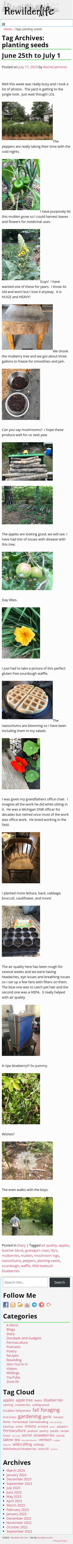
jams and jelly (56, 1422)
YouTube (13, 1377)
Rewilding (14, 1360)
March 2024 (15, 1470)
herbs (7, 1422)
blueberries (53, 1400)
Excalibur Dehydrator (17, 1410)
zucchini (54, 1449)
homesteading (38, 1422)
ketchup (8, 1426)
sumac (60, 1435)
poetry (44, 1431)
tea (17, 1439)
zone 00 (43, 1449)
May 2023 (13, 1496)
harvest (58, 1417)
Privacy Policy (60, 1540)
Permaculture (17, 1342)
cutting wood (40, 1405)
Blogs (10, 1329)
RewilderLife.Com (19, 1537)
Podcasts (13, 1346)
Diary (21, 1245)
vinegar (56, 1440)
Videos (11, 1368)
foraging (50, 1410)
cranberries (22, 1405)
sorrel (27, 1435)
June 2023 (14, 1492)
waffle (25, 1265)
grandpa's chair (37, 1250)
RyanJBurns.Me (45, 1537)
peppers (29, 1260)
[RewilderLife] (31, 15)
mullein (26, 1255)
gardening (29, 1416)
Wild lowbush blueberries (19, 1449)
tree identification (29, 1440)
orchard (43, 1426)
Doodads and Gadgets (23, 1338)
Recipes (12, 1355)
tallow (8, 1439)
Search (59, 1282)
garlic (47, 1417)
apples (64, 1245)
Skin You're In (17, 1364)
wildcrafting (22, 1444)
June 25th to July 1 (31, 55)
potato (54, 1431)
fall (36, 1410)
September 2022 (19, 1531)
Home (8, 29)
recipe (64, 1431)
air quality (49, 1245)
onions (30, 1426)
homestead (20, 1422)
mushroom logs (46, 1255)
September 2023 (19, 1483)
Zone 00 (12, 1381)
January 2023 (16, 1514)
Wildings (13, 1373)
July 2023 (13, 1488)
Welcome (7, 1445)
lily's (54, 1250)
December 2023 (18, 1479)
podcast (33, 1431)
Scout (6, 1435)
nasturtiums (11, 1260)
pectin (52, 1427)
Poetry (11, 1351)
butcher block (12, 1250)
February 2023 (17, 1509)
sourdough (10, 1265)
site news (16, 1436)
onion (19, 1426)
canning (8, 1405)
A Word (12, 1325)
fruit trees (9, 1417)
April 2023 (14, 1501)
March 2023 (15, 1505)
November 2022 (18, 1522)
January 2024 (16, 1475)
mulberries (10, 1255)
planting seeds (48, 1260)
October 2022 (17, 1527)
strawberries (43, 1435)
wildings (39, 1444)
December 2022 (18, 1518)
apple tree (24, 1400)
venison (45, 1439)
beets (38, 1400)
